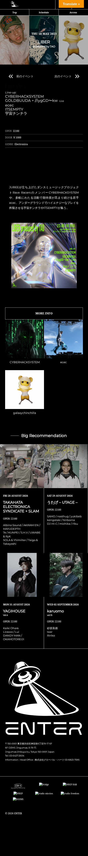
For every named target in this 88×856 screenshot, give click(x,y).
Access (73, 12)
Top (14, 12)
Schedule (44, 12)
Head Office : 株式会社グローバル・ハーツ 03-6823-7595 (49, 759)
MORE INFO (44, 313)
